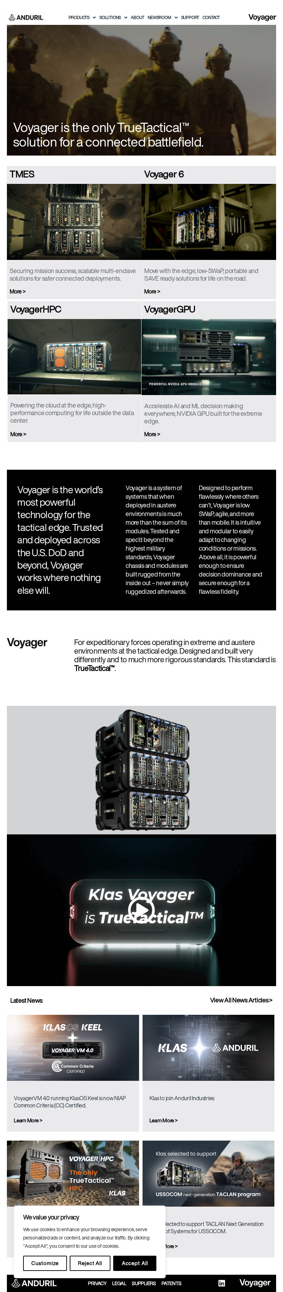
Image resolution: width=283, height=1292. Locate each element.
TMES (22, 173)
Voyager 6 (164, 173)
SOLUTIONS (110, 17)
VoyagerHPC (35, 308)
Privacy (97, 1283)
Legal (119, 1283)
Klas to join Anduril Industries (182, 1098)
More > (18, 291)
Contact (211, 17)
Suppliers (144, 1283)
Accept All (135, 1263)
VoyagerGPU (169, 308)
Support (190, 17)
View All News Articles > (241, 1000)
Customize (44, 1263)
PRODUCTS (79, 17)
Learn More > (28, 1120)
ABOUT (137, 17)
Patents (172, 1283)
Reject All (90, 1263)
